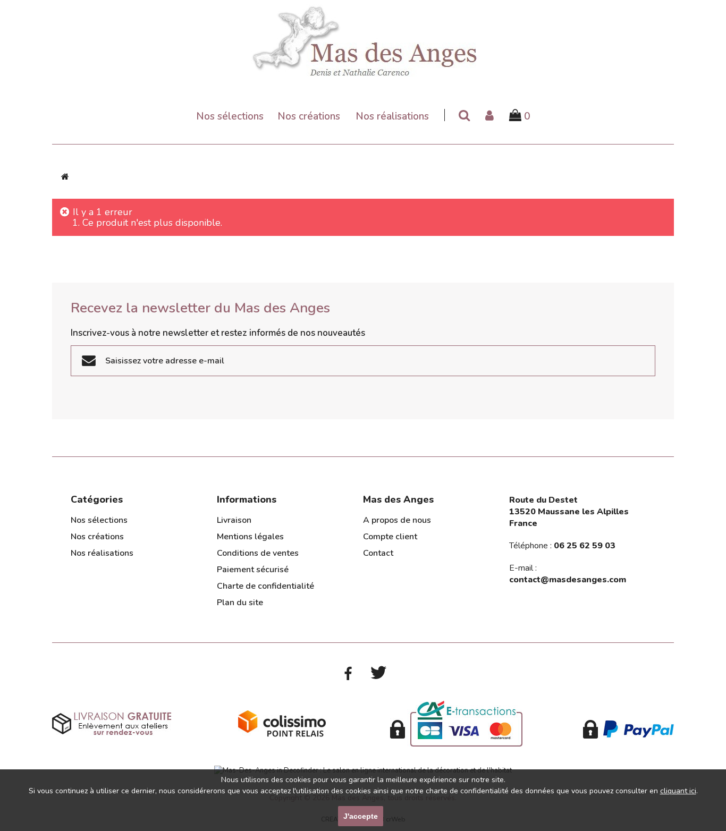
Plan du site (240, 602)
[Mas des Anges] (363, 39)
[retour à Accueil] (65, 176)
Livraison (234, 520)
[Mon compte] (489, 116)
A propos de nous (397, 520)
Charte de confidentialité (265, 586)
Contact (378, 553)
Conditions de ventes (258, 553)
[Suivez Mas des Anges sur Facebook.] (348, 674)
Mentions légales (250, 536)
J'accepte (360, 816)
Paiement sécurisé (253, 569)
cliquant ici (678, 791)
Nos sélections (230, 117)
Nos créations (308, 117)
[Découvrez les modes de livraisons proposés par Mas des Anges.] (111, 723)
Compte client (390, 536)
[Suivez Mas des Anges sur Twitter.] (378, 673)
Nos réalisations (392, 117)
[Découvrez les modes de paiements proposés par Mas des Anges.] (456, 723)
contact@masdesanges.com (567, 580)
